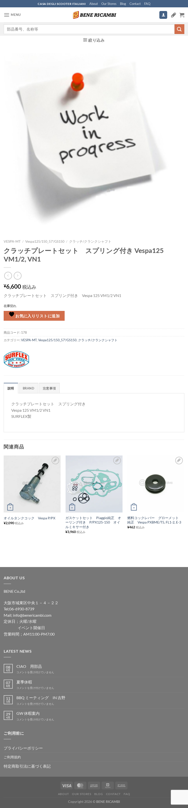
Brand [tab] (28, 388)
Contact (135, 4)
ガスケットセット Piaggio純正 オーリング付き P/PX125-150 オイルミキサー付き (93, 522)
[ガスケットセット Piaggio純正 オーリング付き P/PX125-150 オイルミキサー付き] (93, 483)
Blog (123, 4)
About (93, 4)
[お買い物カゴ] (181, 15)
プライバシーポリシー (23, 748)
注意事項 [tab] (49, 388)
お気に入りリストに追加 (37, 316)
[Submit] (179, 29)
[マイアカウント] (163, 15)
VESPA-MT (12, 241)
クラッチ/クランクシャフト (90, 241)
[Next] (184, 502)
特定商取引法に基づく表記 (27, 766)
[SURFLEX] (16, 359)
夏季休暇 (24, 682)
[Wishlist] (173, 15)
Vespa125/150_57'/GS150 (44, 241)
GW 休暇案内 (28, 713)
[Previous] (4, 502)
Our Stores (109, 4)
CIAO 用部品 (29, 666)
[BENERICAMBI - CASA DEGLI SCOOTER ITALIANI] (94, 15)
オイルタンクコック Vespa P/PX (29, 518)
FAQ (147, 4)
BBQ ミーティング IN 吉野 (40, 697)
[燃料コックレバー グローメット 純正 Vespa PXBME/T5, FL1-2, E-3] (155, 483)
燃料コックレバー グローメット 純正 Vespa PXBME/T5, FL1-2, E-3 (154, 520)
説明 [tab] (11, 388)
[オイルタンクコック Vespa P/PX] (32, 483)
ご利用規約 (12, 757)
